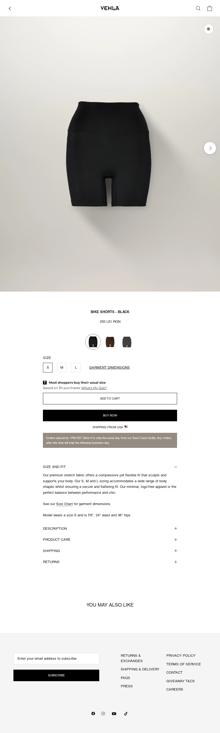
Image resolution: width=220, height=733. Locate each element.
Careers (174, 689)
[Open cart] (209, 8)
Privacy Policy (181, 656)
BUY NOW (110, 415)
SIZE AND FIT (54, 467)
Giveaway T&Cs (180, 681)
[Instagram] (103, 713)
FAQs (125, 678)
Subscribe (56, 675)
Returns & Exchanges (132, 658)
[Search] (198, 8)
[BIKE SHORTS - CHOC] (110, 342)
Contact (174, 672)
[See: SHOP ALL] (10, 8)
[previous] (10, 148)
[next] (210, 148)
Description (55, 529)
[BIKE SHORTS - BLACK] (93, 342)
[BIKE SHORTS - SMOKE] (127, 342)
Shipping (51, 551)
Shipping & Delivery (140, 669)
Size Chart (64, 504)
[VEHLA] (110, 8)
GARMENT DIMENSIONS (109, 367)
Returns (51, 562)
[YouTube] (114, 713)
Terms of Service (183, 664)
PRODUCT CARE (57, 540)
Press (127, 686)
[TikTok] (126, 713)
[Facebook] (93, 713)
